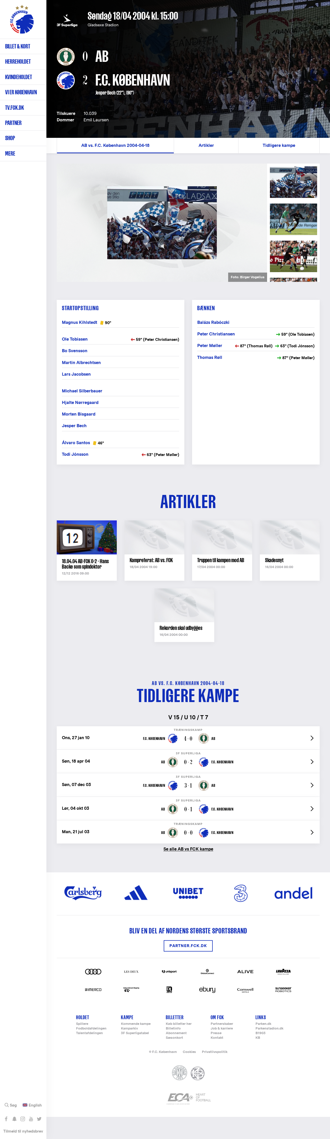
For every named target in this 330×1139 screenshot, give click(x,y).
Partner (13, 122)
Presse (216, 1033)
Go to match (188, 729)
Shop (10, 137)
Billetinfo (173, 1028)
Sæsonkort (174, 1038)
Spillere (82, 1024)
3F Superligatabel (135, 1033)
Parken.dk (263, 1024)
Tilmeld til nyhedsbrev (23, 1131)
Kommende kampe (136, 1024)
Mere (10, 153)
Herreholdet (18, 61)
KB (257, 1038)
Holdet (82, 1017)
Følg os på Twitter (39, 1119)
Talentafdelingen (89, 1033)
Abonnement (176, 1033)
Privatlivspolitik (214, 1052)
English (35, 1105)
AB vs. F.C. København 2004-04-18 (115, 145)
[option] (162, 223)
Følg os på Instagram (22, 1119)
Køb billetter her (179, 1024)
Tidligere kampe (279, 145)
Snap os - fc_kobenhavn (14, 1119)
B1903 (260, 1033)
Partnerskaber (222, 1024)
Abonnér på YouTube (30, 1119)
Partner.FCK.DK (188, 946)
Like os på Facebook (6, 1119)
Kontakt (217, 1038)
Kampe (127, 1017)
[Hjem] (22, 22)
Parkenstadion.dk (269, 1028)
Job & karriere (222, 1028)
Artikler (206, 145)
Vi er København (21, 92)
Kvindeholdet (18, 76)
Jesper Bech (105, 93)
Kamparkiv (129, 1028)
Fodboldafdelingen (91, 1028)
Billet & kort (17, 46)
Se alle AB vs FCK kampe (188, 849)
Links (260, 1017)
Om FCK (217, 1017)
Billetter (175, 1017)
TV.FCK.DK (14, 107)
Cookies (189, 1052)
